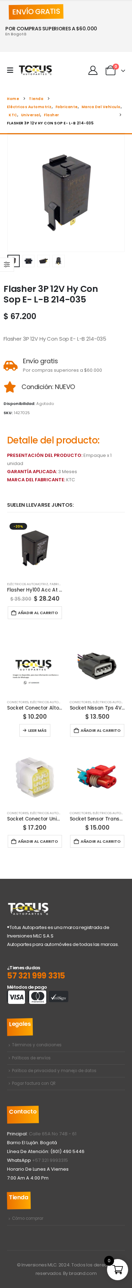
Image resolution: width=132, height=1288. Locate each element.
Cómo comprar (27, 1218)
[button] (16, 193)
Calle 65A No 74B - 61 (52, 1133)
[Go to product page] (35, 666)
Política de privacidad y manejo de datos (54, 1071)
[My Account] (92, 70)
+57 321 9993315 (50, 1160)
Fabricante (59, 584)
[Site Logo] (35, 70)
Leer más (37, 730)
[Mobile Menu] (12, 70)
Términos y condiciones (37, 1045)
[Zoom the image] (28, 905)
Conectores (18, 702)
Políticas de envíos (31, 1058)
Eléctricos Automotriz (27, 584)
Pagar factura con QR (34, 1083)
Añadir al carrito (38, 613)
